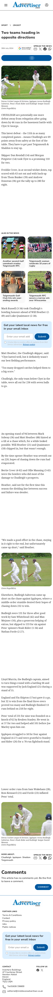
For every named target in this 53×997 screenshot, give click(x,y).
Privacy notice (29, 344)
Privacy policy (9, 921)
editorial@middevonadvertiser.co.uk (25, 991)
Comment (43, 887)
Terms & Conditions (12, 915)
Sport (4, 25)
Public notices (9, 927)
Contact (6, 918)
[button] (5, 5)
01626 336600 (17, 986)
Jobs (4, 924)
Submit (42, 336)
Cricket (17, 25)
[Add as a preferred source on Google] (25, 48)
